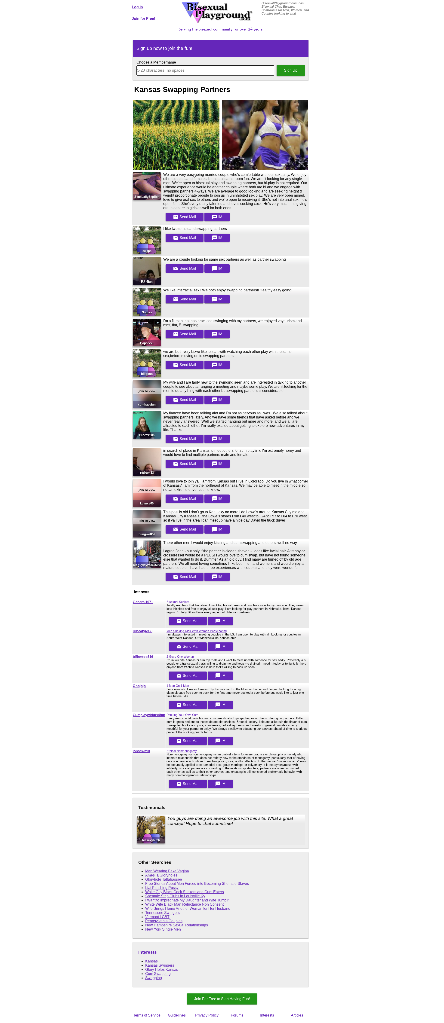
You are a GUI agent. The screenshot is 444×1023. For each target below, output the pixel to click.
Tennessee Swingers (162, 913)
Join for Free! (143, 19)
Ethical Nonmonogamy (181, 751)
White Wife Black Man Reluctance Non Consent (184, 904)
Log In (137, 7)
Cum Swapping (158, 974)
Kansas (151, 961)
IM (217, 217)
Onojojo (139, 686)
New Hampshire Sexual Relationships (176, 925)
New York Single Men (163, 929)
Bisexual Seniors (177, 602)
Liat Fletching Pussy (162, 888)
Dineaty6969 (142, 631)
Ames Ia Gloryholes (161, 875)
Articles (297, 1015)
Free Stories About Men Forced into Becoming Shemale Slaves (197, 884)
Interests (147, 952)
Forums (237, 1015)
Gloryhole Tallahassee (163, 879)
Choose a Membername (156, 62)
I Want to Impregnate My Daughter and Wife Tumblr (186, 900)
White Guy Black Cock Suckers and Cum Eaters (184, 892)
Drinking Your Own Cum (182, 715)
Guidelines (177, 1015)
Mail (184, 217)
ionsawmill (141, 751)
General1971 (143, 602)
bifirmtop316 (143, 657)
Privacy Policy (207, 1015)
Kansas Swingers (159, 965)
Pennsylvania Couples (163, 921)
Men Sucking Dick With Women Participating (196, 631)
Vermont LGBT (157, 917)
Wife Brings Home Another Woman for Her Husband (187, 908)
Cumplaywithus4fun (149, 715)
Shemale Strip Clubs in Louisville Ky (175, 896)
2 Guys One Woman (180, 656)
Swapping (153, 978)
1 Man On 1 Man (177, 685)
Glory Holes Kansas (161, 969)
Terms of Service (146, 1015)
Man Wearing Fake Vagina (167, 871)
